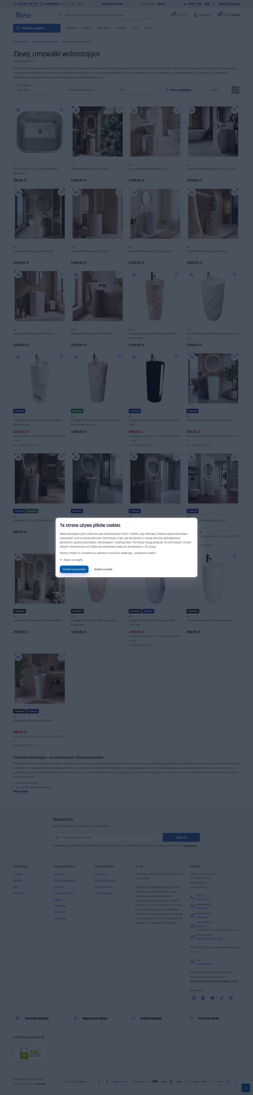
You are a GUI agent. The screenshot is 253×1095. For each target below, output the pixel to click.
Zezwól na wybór (103, 569)
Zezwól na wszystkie (74, 569)
